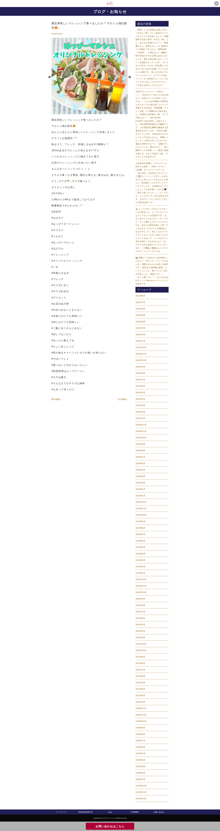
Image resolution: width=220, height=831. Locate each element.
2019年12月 (140, 785)
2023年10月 (140, 515)
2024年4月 (140, 476)
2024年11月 (140, 431)
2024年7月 (140, 457)
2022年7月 (140, 611)
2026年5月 (140, 315)
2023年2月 (140, 566)
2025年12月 (140, 347)
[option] (89, 77)
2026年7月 (140, 302)
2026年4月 (140, 321)
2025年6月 (140, 386)
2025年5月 (140, 392)
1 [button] (88, 113)
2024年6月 (140, 463)
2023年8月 (140, 528)
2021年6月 (140, 676)
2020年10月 (140, 721)
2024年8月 (140, 450)
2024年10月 (140, 437)
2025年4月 (140, 399)
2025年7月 (140, 379)
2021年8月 (140, 663)
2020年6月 (140, 747)
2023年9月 (140, 521)
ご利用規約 (134, 812)
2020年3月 (140, 766)
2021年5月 (140, 682)
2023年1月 (140, 573)
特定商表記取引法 (85, 812)
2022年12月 (140, 579)
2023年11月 (140, 508)
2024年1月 (140, 495)
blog (110, 812)
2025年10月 (140, 360)
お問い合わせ (159, 812)
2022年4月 (140, 631)
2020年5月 (140, 753)
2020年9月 (140, 727)
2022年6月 (140, 618)
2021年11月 (140, 650)
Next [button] (129, 77)
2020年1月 (140, 779)
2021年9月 (140, 656)
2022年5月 (140, 624)
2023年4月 (140, 553)
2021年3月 (140, 695)
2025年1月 (140, 418)
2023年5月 (140, 547)
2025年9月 (140, 366)
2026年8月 (140, 295)
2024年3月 (140, 482)
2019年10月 (140, 798)
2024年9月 (140, 444)
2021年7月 (140, 669)
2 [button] (91, 113)
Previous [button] (49, 77)
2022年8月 (140, 605)
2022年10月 (140, 592)
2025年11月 (140, 354)
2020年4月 (140, 760)
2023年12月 (140, 502)
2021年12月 (140, 644)
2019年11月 (140, 792)
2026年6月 (140, 308)
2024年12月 (140, 424)
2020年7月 (140, 740)
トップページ (61, 812)
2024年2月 (140, 489)
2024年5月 (140, 470)
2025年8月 (140, 373)
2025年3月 (140, 405)
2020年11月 (140, 715)
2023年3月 (140, 560)
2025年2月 (140, 412)
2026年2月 (140, 334)
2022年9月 (140, 598)
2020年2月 (140, 772)
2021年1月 (140, 702)
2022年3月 (140, 637)
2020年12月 (140, 708)
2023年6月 (140, 540)
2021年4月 (140, 689)
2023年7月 (140, 534)
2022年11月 (140, 586)
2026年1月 (140, 341)
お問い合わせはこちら (110, 826)
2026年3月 (140, 328)
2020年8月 (140, 734)
